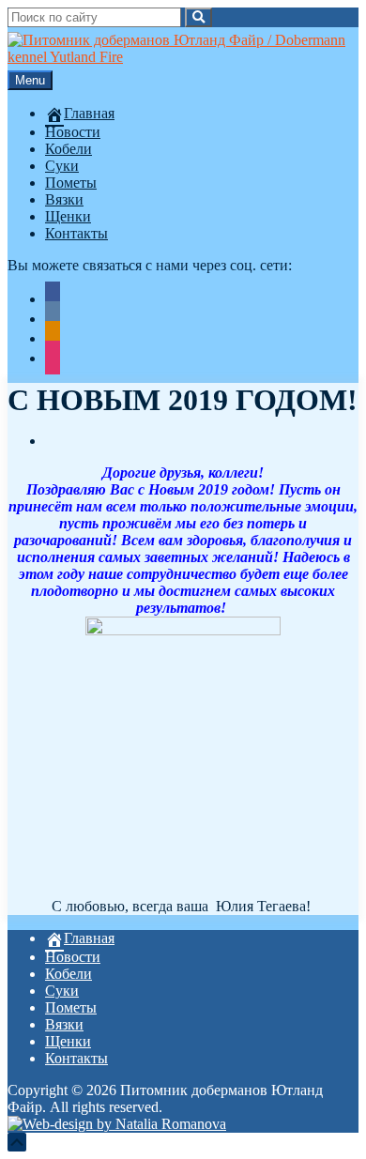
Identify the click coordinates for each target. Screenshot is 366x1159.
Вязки (64, 199)
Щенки (68, 216)
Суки (62, 166)
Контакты (76, 233)
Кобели (68, 149)
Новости (72, 132)
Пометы (71, 183)
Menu (30, 80)
